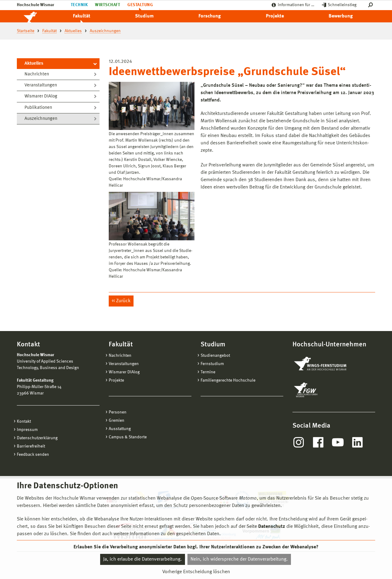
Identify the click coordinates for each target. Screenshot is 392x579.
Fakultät (81, 16)
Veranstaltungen (40, 85)
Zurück (123, 301)
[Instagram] (298, 442)
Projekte (275, 16)
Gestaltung (140, 5)
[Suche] (371, 5)
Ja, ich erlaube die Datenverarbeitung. (142, 559)
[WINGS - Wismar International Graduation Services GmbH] (326, 364)
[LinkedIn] (357, 442)
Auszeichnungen (40, 118)
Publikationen (38, 107)
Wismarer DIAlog (40, 96)
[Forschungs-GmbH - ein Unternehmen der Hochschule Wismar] (320, 390)
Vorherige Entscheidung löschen (196, 571)
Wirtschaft (107, 5)
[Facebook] (318, 442)
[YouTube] (338, 442)
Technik (79, 5)
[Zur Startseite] (37, 16)
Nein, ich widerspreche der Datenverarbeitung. (239, 559)
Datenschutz (271, 526)
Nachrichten (36, 74)
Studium (144, 16)
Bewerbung (341, 16)
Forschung (209, 16)
